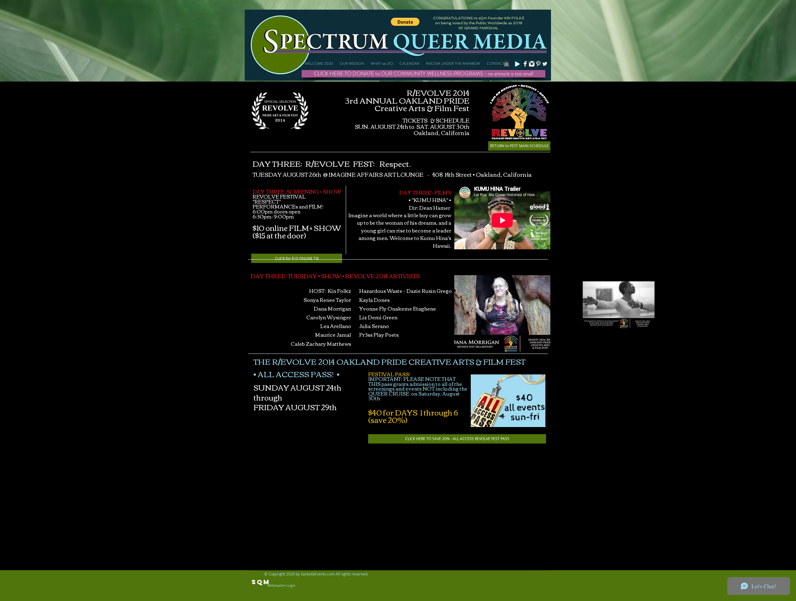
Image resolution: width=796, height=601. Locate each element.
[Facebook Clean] (525, 64)
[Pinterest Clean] (538, 64)
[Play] (517, 63)
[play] (537, 347)
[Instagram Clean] (532, 64)
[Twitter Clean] (545, 64)
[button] (382, 63)
